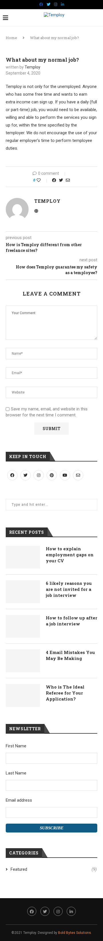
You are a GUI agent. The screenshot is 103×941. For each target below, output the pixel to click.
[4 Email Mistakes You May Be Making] (23, 660)
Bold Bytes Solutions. (75, 933)
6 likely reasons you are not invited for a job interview (69, 589)
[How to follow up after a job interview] (23, 626)
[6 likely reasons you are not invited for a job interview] (23, 591)
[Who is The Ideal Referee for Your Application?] (23, 695)
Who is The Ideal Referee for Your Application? (65, 693)
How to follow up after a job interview (71, 621)
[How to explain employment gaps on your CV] (23, 557)
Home (11, 37)
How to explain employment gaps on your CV (70, 554)
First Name (16, 746)
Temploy (32, 67)
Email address (19, 800)
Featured (54, 869)
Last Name (16, 773)
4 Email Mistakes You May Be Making (70, 655)
